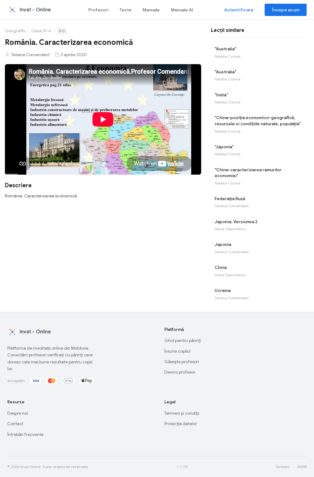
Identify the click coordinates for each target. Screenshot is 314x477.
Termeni (282, 466)
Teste (126, 10)
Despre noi (17, 413)
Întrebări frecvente (25, 434)
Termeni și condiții (181, 413)
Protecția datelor (180, 423)
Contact (15, 423)
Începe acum (285, 10)
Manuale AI (182, 10)
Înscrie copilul (177, 351)
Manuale (151, 10)
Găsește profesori (181, 361)
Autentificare (239, 10)
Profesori (98, 10)
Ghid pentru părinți (182, 340)
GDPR (302, 466)
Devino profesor (179, 372)
